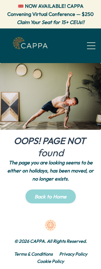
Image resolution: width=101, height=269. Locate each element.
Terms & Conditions (33, 254)
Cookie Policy (50, 261)
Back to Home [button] (51, 196)
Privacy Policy (73, 254)
